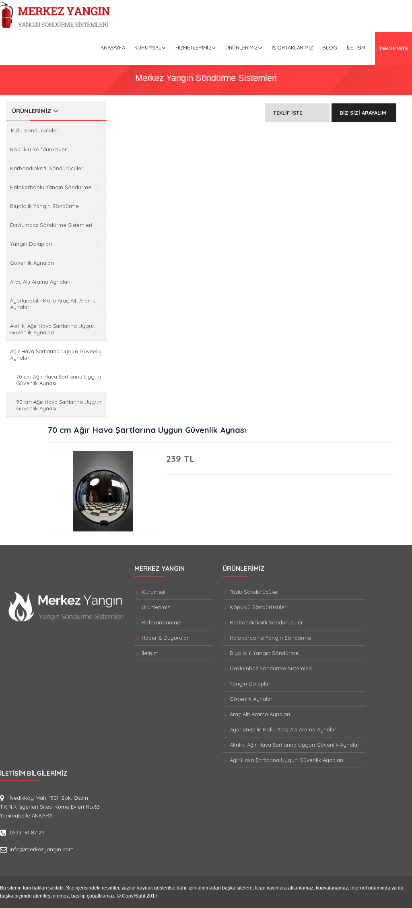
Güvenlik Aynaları (32, 262)
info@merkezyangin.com (42, 849)
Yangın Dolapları (31, 244)
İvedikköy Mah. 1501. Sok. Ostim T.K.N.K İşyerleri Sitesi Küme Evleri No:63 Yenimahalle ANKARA (50, 807)
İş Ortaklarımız (292, 47)
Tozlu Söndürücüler (34, 130)
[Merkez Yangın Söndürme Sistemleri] (56, 26)
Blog (329, 47)
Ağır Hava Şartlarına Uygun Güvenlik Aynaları (55, 354)
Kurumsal (147, 47)
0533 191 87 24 (27, 832)
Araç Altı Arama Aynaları (40, 281)
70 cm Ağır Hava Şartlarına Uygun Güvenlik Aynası (58, 379)
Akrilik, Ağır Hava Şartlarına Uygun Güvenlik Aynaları (52, 329)
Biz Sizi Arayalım (363, 112)
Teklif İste (287, 112)
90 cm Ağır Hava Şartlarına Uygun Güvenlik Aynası (58, 405)
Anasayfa (113, 47)
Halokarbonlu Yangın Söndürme (50, 187)
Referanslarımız (160, 622)
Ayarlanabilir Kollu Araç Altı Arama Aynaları (53, 303)
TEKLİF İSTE (393, 48)
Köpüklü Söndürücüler (38, 149)
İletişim (356, 47)
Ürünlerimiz (241, 47)
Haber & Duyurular (164, 637)
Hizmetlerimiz (193, 47)
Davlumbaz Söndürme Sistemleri (51, 225)
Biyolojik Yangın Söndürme (44, 206)
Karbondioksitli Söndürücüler (46, 168)
